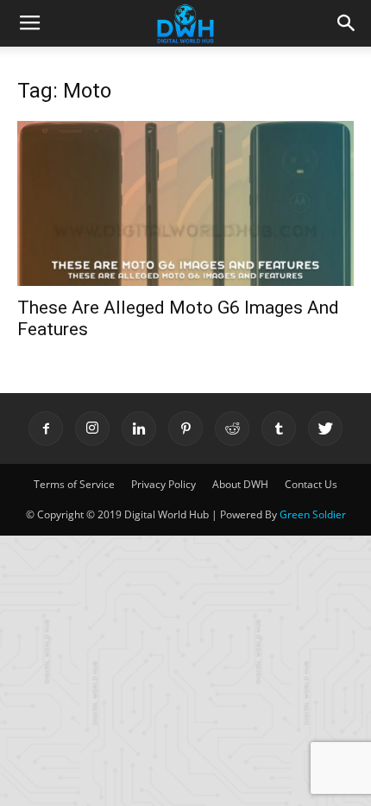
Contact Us (311, 484)
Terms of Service (74, 484)
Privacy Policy (163, 484)
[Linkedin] (139, 428)
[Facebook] (45, 428)
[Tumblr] (278, 428)
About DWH (240, 484)
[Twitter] (325, 428)
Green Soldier (313, 514)
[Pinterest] (185, 428)
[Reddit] (232, 428)
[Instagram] (92, 428)
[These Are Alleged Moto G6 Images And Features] (185, 203)
